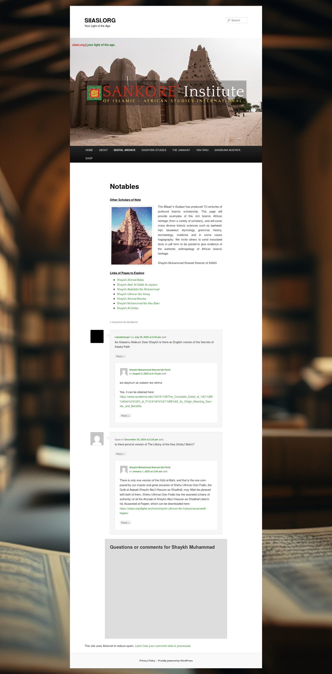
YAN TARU (202, 150)
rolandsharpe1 (123, 337)
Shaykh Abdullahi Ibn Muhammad (138, 289)
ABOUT (103, 150)
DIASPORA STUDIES (154, 150)
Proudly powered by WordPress (175, 660)
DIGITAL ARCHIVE (124, 150)
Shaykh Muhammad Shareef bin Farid (149, 369)
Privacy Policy (147, 660)
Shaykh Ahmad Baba (130, 280)
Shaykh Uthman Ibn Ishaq (133, 294)
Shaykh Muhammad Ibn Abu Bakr (138, 303)
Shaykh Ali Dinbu (128, 308)
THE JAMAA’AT (181, 150)
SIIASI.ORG (100, 20)
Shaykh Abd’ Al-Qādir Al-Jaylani (137, 284)
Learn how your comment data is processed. (163, 646)
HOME (89, 150)
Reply (120, 356)
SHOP (89, 158)
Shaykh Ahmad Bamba (131, 298)
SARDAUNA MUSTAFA (227, 150)
